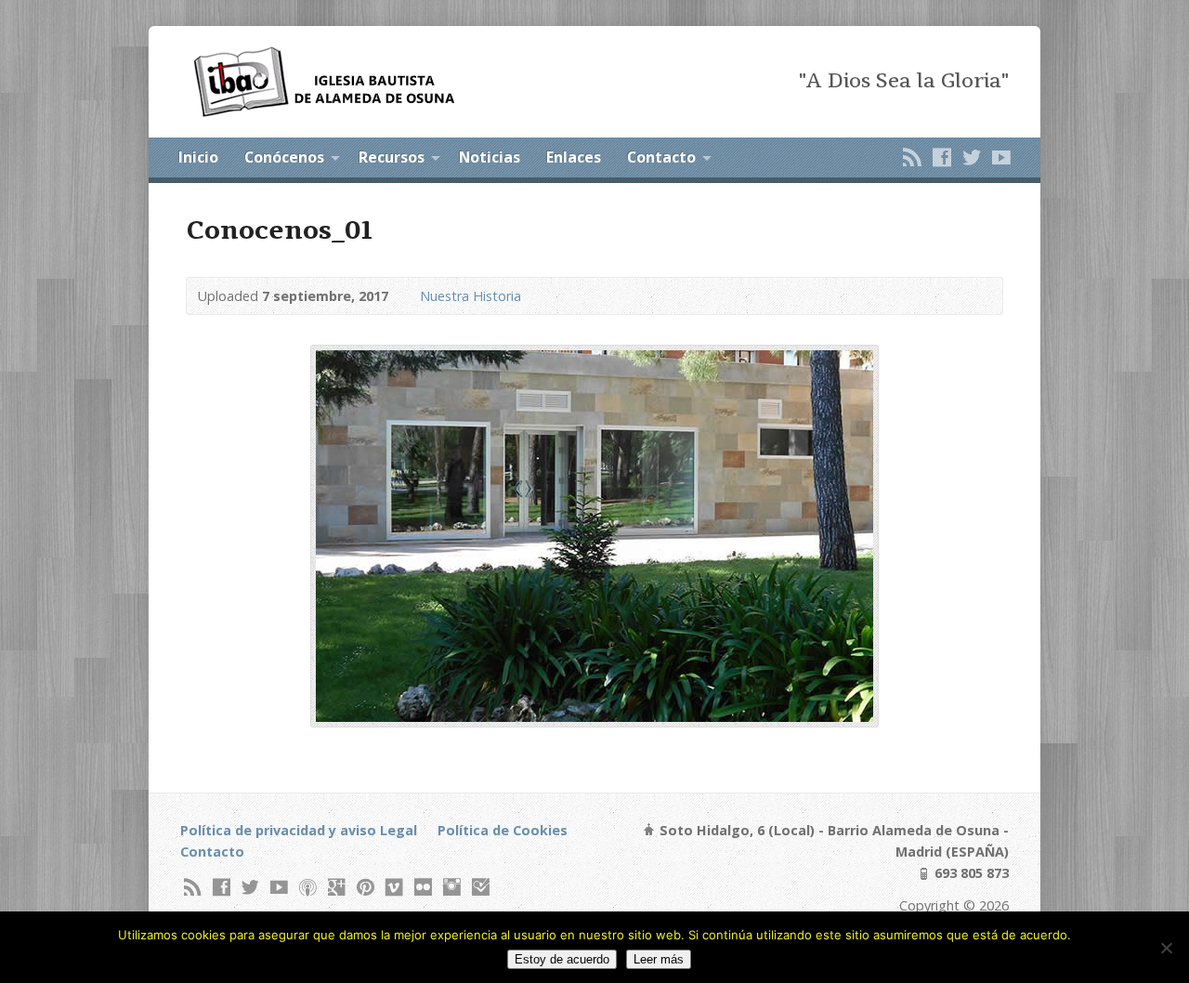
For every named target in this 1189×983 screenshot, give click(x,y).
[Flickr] (423, 887)
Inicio (198, 157)
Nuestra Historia (470, 296)
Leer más (659, 959)
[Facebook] (942, 157)
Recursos (392, 157)
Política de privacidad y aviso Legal (298, 830)
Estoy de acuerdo (562, 959)
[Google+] (337, 887)
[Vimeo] (394, 887)
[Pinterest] (365, 887)
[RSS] (912, 157)
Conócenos (284, 157)
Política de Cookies (503, 830)
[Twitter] (971, 157)
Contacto (661, 157)
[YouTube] (1001, 157)
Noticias (489, 157)
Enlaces (573, 157)
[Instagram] (452, 887)
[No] (1165, 947)
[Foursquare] (481, 887)
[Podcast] (308, 887)
